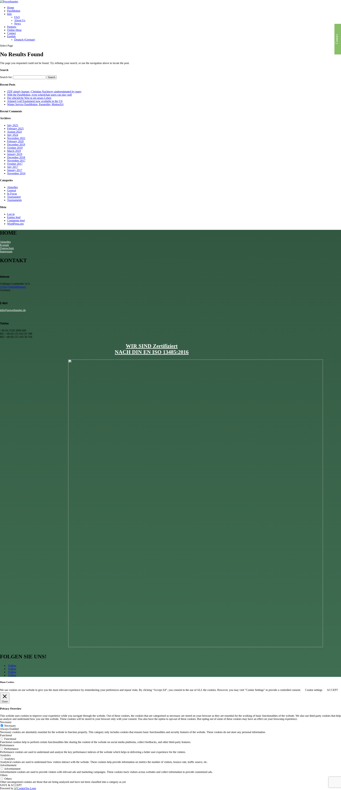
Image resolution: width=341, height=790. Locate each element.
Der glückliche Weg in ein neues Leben (29, 97)
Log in (11, 214)
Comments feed (16, 220)
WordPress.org (15, 223)
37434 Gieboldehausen (13, 286)
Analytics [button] (5, 755)
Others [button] (3, 775)
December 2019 (16, 144)
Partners (11, 26)
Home (10, 7)
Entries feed (13, 217)
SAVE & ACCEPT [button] (11, 785)
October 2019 (15, 147)
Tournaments (14, 200)
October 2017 (15, 163)
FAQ (17, 17)
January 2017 (14, 170)
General (11, 190)
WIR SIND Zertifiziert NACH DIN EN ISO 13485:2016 (152, 349)
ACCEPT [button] (332, 689)
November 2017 (16, 160)
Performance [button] (7, 745)
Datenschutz (7, 248)
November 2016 (16, 173)
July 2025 (12, 125)
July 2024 (12, 134)
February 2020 (15, 141)
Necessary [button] (6, 722)
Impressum (6, 251)
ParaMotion (13, 10)
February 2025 (15, 128)
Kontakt (4, 245)
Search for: (6, 77)
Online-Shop (14, 29)
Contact (11, 33)
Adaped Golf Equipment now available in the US (35, 101)
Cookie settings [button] (313, 689)
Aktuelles (12, 187)
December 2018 (16, 157)
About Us (19, 20)
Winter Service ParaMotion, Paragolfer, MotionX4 (35, 104)
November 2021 (16, 138)
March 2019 (14, 150)
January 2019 (14, 154)
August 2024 (14, 131)
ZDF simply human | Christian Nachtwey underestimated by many (44, 91)
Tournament (14, 196)
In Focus (12, 193)
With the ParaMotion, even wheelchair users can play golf (39, 94)
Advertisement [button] (8, 765)
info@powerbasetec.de (13, 310)
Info (9, 13)
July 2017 (12, 166)
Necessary (10, 725)
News (17, 23)
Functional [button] (6, 735)
